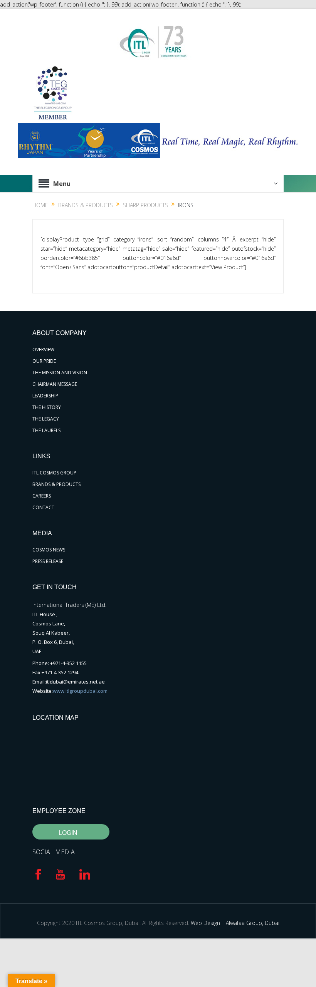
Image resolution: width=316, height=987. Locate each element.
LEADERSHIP (45, 395)
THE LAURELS (46, 430)
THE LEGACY (45, 419)
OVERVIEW (43, 349)
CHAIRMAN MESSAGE (54, 384)
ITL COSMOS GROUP (54, 472)
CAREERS (41, 496)
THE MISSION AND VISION (59, 372)
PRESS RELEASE (47, 561)
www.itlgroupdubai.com (80, 690)
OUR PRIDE (44, 361)
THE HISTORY (46, 407)
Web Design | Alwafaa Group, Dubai (235, 923)
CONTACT (43, 507)
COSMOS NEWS (48, 549)
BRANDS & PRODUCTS (56, 484)
